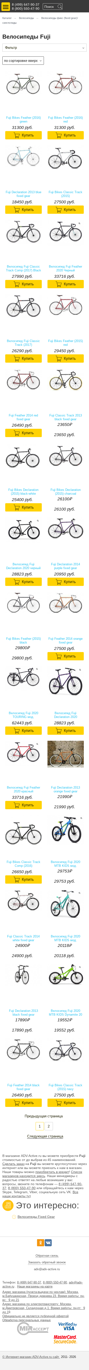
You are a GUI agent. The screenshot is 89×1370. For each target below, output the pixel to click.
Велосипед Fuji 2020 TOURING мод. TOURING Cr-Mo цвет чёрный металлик (23, 715)
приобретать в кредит (52, 1172)
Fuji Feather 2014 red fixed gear (23, 417)
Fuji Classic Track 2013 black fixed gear (65, 417)
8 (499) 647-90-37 (25, 4)
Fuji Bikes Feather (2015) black (23, 640)
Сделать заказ (13, 1164)
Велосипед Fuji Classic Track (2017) (23, 343)
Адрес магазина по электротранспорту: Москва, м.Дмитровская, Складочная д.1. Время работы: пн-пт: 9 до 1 (43, 1308)
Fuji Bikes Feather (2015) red (65, 343)
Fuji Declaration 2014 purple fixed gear (65, 566)
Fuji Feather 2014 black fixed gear (23, 1087)
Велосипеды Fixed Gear (36, 1217)
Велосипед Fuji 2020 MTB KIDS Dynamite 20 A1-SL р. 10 (65, 1013)
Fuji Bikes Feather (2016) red (65, 119)
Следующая (37, 1136)
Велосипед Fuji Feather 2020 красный (23, 789)
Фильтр (11, 48)
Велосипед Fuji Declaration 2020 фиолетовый (65, 715)
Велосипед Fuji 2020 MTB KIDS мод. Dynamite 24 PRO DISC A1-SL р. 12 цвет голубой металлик (65, 864)
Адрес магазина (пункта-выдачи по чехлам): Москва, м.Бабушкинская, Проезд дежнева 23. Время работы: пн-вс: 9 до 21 (43, 1296)
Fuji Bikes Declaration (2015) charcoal (66, 491)
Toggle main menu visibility (5, 6)
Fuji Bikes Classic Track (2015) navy (65, 1087)
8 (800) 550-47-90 (25, 8)
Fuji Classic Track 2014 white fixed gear (23, 938)
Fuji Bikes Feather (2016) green (23, 119)
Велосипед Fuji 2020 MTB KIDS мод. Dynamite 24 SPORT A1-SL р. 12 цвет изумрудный (65, 938)
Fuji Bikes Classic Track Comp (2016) (23, 864)
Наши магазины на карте (34, 1286)
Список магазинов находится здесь (42, 1174)
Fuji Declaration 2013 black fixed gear (23, 1012)
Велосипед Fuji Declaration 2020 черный (23, 566)
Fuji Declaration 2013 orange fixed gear (65, 789)
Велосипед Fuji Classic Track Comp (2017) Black (23, 268)
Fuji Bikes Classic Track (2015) (65, 194)
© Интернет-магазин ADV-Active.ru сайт (31, 1357)
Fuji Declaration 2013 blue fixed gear (23, 194)
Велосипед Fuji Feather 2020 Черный (65, 268)
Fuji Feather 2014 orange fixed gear (65, 640)
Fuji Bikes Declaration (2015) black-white (23, 491)
